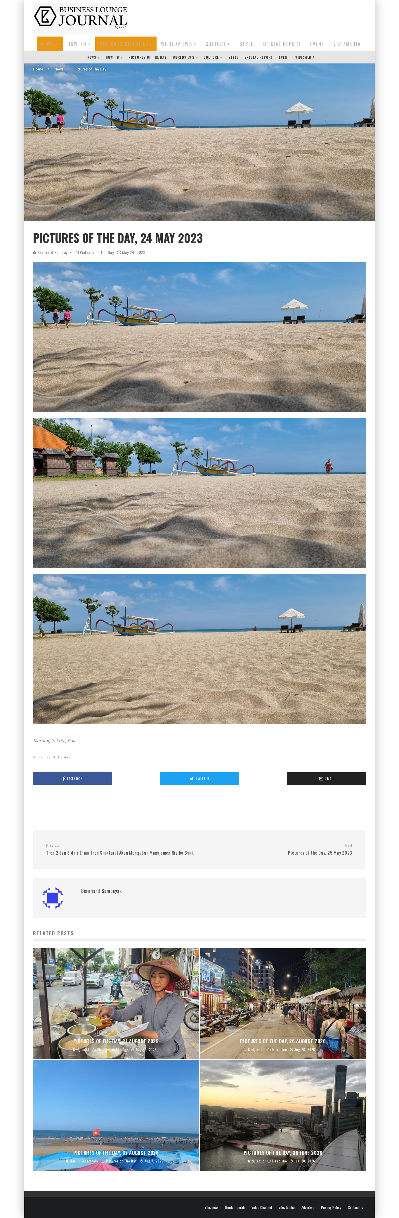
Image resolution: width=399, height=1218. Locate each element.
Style (247, 43)
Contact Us (355, 1207)
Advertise (307, 1207)
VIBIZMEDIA (347, 43)
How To (76, 43)
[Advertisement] (259, 17)
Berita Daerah (235, 1207)
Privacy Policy (331, 1207)
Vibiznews (211, 1207)
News (47, 43)
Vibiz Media (287, 1207)
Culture (216, 43)
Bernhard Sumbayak (54, 252)
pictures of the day (52, 757)
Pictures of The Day (126, 43)
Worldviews (176, 43)
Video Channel (261, 1207)
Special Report (282, 43)
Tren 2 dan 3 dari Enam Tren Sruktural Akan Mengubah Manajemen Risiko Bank (120, 849)
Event (317, 43)
